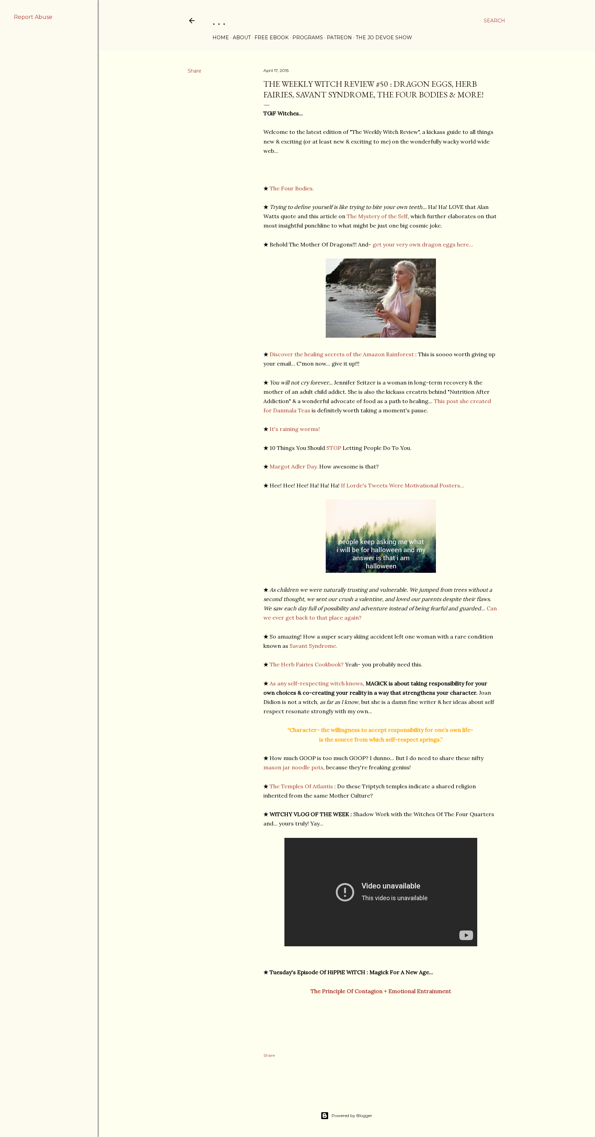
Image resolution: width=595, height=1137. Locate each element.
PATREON (339, 37)
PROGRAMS (307, 37)
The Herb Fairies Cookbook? (307, 664)
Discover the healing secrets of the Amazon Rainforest (342, 354)
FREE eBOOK (271, 37)
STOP (333, 447)
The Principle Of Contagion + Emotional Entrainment (381, 991)
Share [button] (194, 71)
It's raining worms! (295, 428)
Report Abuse (33, 17)
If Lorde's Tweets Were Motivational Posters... (402, 485)
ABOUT (242, 37)
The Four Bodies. (292, 188)
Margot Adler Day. (294, 466)
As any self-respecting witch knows (316, 683)
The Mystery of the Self (377, 216)
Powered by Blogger (352, 1115)
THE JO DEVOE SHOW (384, 37)
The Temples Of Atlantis (301, 786)
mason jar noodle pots (293, 767)
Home (220, 37)
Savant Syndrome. (313, 645)
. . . (219, 20)
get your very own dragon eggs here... (423, 244)
